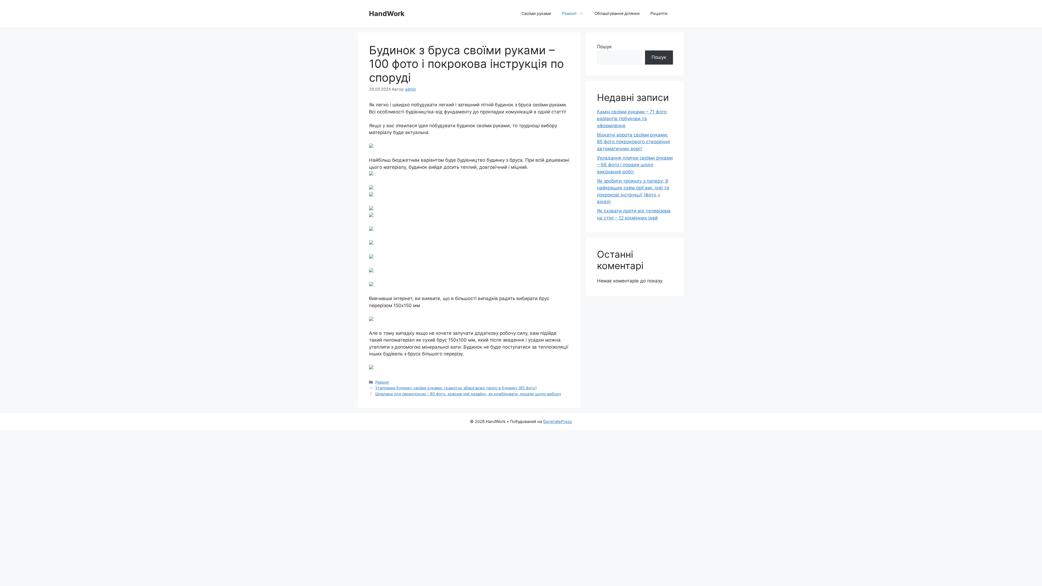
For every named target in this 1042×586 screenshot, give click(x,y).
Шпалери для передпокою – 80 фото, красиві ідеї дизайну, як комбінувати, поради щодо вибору (468, 393)
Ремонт (569, 13)
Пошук (604, 46)
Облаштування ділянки (617, 13)
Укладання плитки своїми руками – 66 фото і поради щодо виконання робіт (635, 164)
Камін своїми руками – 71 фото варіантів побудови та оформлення (632, 118)
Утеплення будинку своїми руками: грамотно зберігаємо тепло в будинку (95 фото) (456, 388)
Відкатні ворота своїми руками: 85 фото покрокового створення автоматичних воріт (633, 141)
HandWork (387, 13)
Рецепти (659, 13)
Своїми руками (536, 13)
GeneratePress (557, 421)
